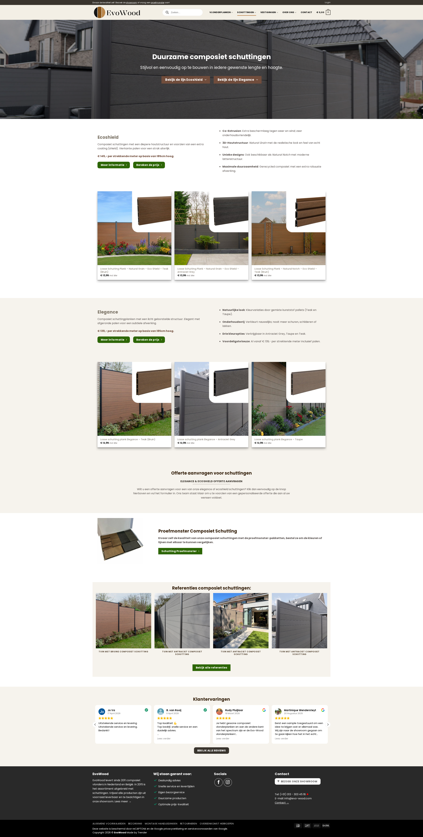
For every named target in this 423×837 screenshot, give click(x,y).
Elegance (107, 312)
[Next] (327, 628)
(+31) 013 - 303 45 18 (293, 794)
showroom (131, 2)
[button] (323, 12)
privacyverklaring (174, 828)
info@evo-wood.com (298, 798)
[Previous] (96, 628)
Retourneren (188, 823)
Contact (306, 12)
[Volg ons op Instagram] (228, 782)
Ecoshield (108, 137)
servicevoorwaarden (200, 828)
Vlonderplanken (220, 12)
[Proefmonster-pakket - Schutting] (120, 541)
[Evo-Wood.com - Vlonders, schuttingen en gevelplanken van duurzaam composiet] (125, 12)
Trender (142, 832)
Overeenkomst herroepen (217, 823)
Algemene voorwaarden (109, 823)
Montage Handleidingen (161, 823)
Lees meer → (123, 801)
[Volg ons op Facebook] (218, 782)
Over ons (288, 12)
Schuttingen (245, 12)
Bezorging (135, 823)
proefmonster (157, 2)
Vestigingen (268, 12)
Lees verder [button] (105, 738)
